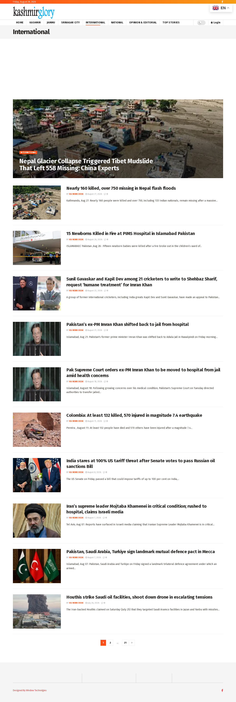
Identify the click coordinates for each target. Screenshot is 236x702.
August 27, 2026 (47, 176)
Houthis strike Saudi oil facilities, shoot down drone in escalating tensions (139, 597)
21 (125, 642)
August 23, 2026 (94, 290)
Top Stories (171, 22)
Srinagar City (70, 22)
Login (216, 22)
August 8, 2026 (94, 472)
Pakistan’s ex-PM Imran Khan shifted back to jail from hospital (127, 324)
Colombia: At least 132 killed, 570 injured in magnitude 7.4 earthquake (134, 415)
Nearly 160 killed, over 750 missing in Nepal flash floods (121, 188)
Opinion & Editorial (143, 22)
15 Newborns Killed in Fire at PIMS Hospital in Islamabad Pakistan (130, 233)
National (117, 22)
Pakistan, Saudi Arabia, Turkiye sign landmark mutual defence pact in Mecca (140, 551)
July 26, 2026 (93, 603)
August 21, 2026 (94, 330)
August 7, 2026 (94, 518)
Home (19, 22)
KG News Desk (29, 176)
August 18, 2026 (94, 381)
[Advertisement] (118, 72)
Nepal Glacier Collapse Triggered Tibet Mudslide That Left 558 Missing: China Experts (86, 164)
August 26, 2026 (94, 239)
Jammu (51, 22)
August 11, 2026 (94, 421)
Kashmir (35, 22)
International (95, 22)
